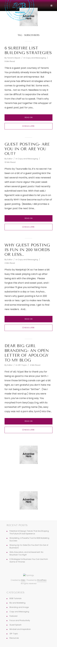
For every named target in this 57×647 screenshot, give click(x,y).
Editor (10, 158)
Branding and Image (19, 607)
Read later (29, 126)
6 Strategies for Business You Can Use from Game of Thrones (29, 560)
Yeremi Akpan (13, 57)
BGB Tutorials (15, 598)
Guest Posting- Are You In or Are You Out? (27, 149)
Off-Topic (22, 365)
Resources (14, 638)
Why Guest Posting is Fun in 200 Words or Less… (27, 250)
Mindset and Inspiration (20, 629)
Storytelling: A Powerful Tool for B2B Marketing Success (29, 539)
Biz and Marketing (17, 603)
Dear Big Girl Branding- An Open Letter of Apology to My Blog (27, 352)
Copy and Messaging (36, 57)
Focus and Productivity (20, 620)
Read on (28, 117)
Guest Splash (15, 625)
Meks (23, 580)
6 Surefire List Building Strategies (28, 50)
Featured (13, 616)
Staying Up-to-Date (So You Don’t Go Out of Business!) (29, 546)
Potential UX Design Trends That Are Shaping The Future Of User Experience (29, 532)
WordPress (41, 580)
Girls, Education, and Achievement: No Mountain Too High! (26, 553)
